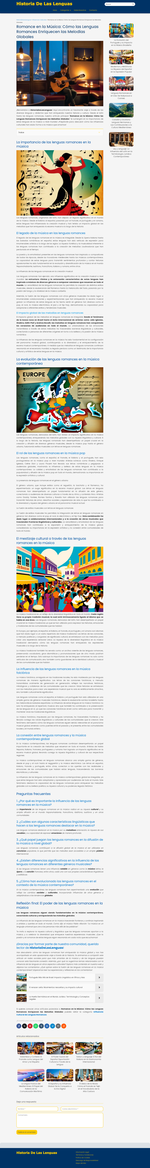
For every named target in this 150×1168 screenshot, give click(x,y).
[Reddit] (63, 1026)
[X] (24, 1026)
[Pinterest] (30, 1026)
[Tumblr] (41, 1026)
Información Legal (82, 1152)
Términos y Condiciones (84, 1155)
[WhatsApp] (35, 1026)
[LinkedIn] (46, 1026)
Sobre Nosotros (80, 10)
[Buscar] (133, 4)
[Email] (58, 1026)
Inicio (55, 10)
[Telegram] (52, 1026)
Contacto (93, 10)
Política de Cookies (83, 1158)
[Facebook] (18, 1026)
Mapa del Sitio (81, 1163)
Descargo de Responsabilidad (87, 1160)
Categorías (64, 10)
